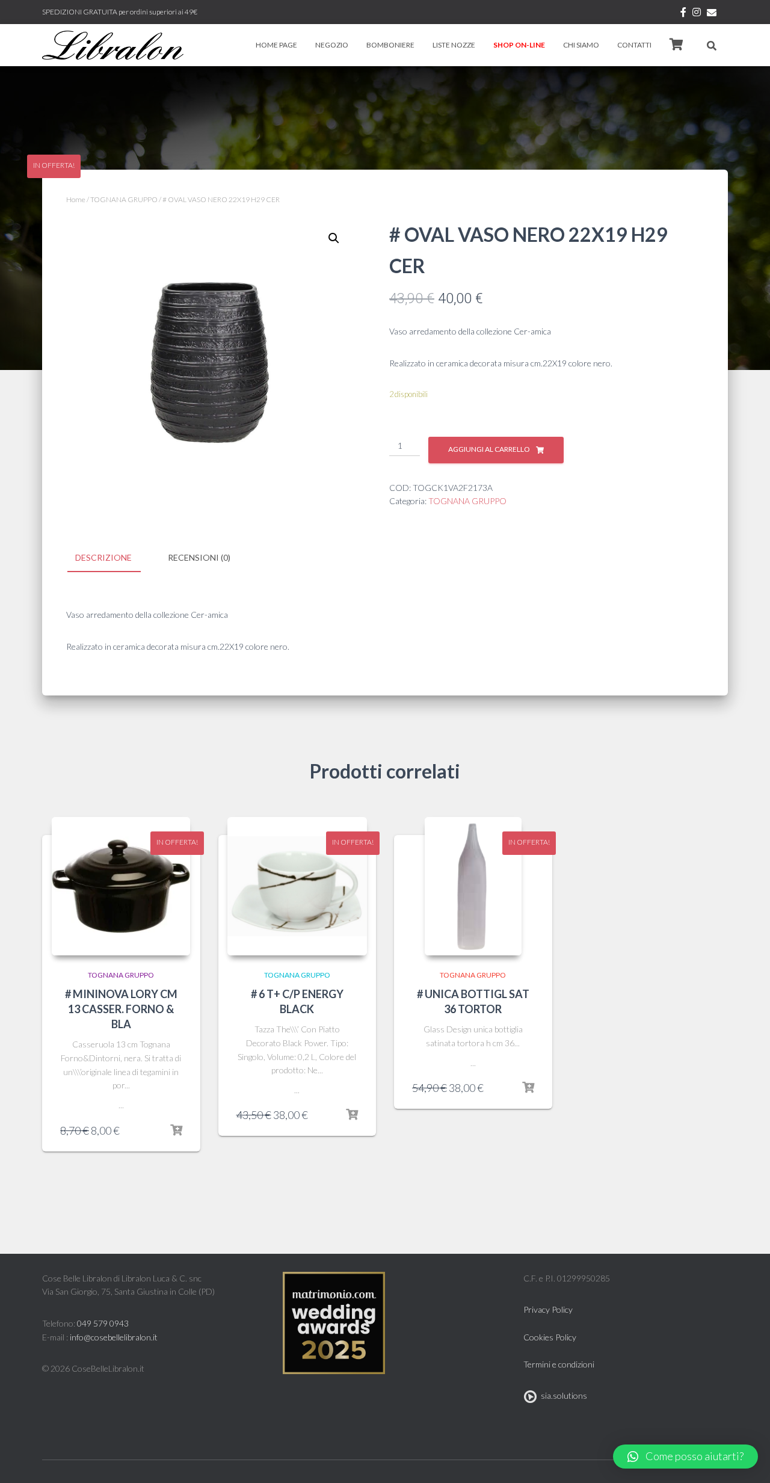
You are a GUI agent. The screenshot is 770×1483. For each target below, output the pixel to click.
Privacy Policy (548, 1309)
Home (75, 199)
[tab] (112, 558)
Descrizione (103, 557)
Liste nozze (454, 44)
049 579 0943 (103, 1323)
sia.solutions (562, 1395)
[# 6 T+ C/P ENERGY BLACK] (297, 886)
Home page (276, 44)
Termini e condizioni (558, 1364)
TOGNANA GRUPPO (124, 199)
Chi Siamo (581, 44)
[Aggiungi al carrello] (176, 1130)
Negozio (331, 44)
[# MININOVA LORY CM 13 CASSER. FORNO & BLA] (121, 886)
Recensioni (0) (199, 557)
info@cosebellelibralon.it (114, 1337)
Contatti (634, 44)
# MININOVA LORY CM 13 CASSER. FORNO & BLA (121, 1009)
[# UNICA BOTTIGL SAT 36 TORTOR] (473, 886)
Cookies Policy (549, 1337)
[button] (685, 1456)
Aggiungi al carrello (489, 449)
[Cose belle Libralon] (112, 45)
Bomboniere (390, 44)
